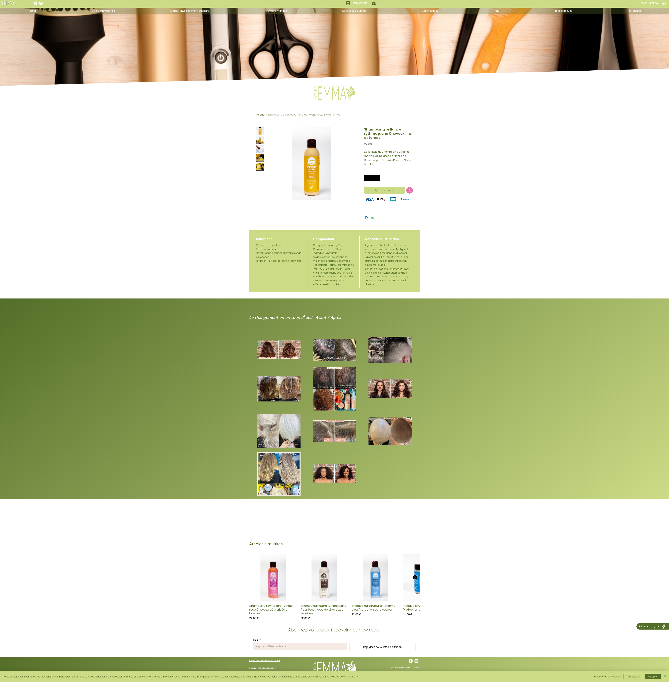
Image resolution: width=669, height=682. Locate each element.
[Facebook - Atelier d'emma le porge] (35, 3)
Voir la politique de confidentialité (340, 676)
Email (257, 639)
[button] (374, 3)
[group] (334, 587)
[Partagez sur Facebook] (366, 217)
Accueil (261, 114)
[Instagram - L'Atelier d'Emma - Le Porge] (41, 3)
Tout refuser (633, 676)
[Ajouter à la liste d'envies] (409, 190)
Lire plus (368, 164)
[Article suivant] (415, 577)
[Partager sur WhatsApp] (373, 217)
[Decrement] (367, 178)
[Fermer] (665, 676)
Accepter (653, 676)
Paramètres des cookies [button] (607, 676)
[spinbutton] (372, 178)
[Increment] (377, 178)
